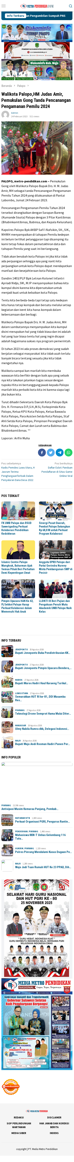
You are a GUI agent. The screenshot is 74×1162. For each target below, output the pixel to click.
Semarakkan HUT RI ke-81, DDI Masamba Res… (40, 698)
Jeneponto (21, 649)
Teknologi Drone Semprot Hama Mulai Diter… (43, 713)
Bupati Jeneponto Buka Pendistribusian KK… (42, 653)
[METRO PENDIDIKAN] (37, 5)
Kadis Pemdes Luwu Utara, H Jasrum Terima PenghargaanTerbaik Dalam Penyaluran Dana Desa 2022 (18, 472)
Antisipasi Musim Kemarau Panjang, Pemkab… (29, 809)
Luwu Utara (21, 693)
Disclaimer (54, 1117)
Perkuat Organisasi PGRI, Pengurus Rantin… (42, 821)
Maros (18, 679)
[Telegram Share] (60, 452)
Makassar (20, 725)
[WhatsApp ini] (68, 452)
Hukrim (19, 848)
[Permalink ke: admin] (5, 114)
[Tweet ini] (51, 452)
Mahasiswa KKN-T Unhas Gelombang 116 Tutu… (40, 836)
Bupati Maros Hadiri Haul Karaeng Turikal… (41, 683)
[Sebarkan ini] (42, 452)
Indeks (54, 1133)
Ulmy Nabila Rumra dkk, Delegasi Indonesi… (42, 729)
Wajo (18, 740)
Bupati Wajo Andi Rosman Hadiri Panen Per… (42, 744)
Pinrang (20, 710)
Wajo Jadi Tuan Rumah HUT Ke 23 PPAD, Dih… (43, 867)
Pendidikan (21, 831)
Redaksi (19, 1117)
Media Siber (18, 1133)
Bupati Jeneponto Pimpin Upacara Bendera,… (43, 668)
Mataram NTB (22, 818)
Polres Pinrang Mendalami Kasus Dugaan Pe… (43, 852)
